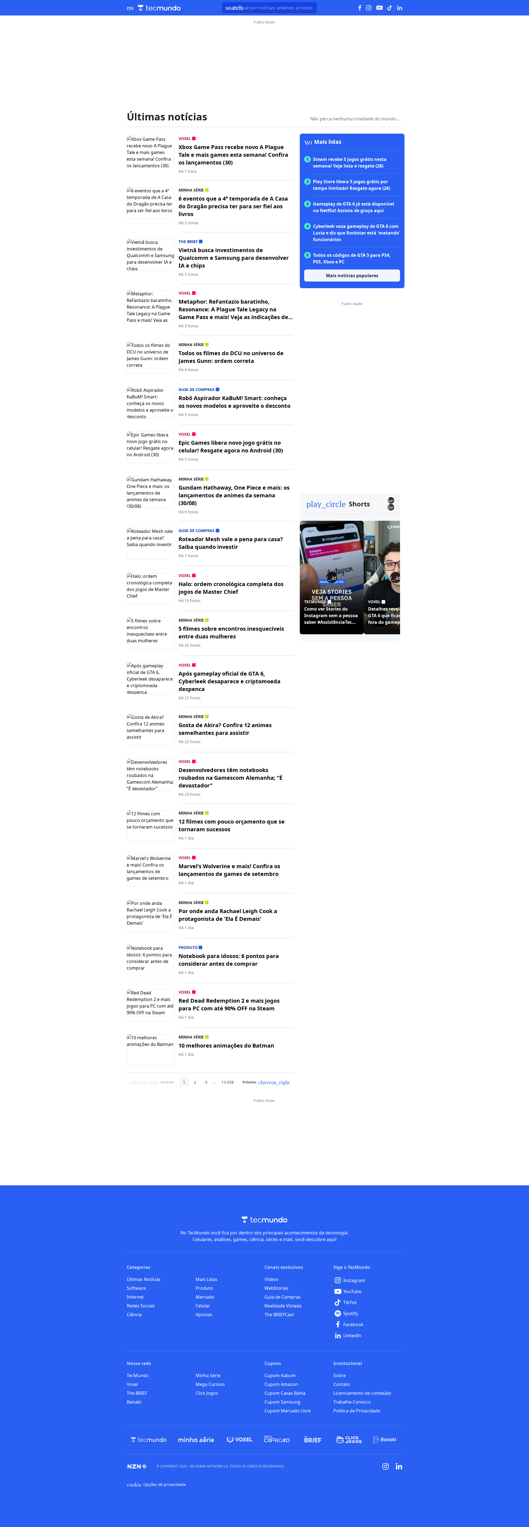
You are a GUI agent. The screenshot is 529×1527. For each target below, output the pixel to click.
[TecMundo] (148, 1439)
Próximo (266, 1082)
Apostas (204, 1315)
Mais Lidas (206, 1279)
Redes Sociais (141, 1306)
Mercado (205, 1297)
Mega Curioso (210, 1384)
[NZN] (137, 1466)
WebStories (276, 1288)
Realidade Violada (282, 1306)
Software (136, 1288)
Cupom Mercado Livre (287, 1411)
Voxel (132, 1384)
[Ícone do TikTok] (390, 7)
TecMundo (138, 1375)
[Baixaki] (385, 1439)
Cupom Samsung (282, 1402)
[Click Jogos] (349, 1439)
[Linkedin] (399, 1466)
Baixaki (134, 1402)
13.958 (228, 1082)
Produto (204, 1288)
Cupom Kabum (280, 1375)
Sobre (339, 1375)
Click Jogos (207, 1393)
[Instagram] (385, 1466)
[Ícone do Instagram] (369, 8)
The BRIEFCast (279, 1315)
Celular (203, 1306)
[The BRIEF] (313, 1439)
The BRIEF (137, 1393)
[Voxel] (239, 1439)
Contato (341, 1384)
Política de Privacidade (356, 1411)
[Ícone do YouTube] (379, 8)
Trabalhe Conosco (352, 1402)
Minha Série (208, 1375)
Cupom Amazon (281, 1384)
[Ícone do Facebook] (359, 8)
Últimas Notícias (144, 1279)
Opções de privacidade (156, 1484)
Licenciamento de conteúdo (362, 1393)
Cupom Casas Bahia (285, 1393)
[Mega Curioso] (277, 1439)
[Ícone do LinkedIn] (399, 7)
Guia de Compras (282, 1297)
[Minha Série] (196, 1439)
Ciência (134, 1315)
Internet (135, 1297)
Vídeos (271, 1279)
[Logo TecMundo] (159, 8)
